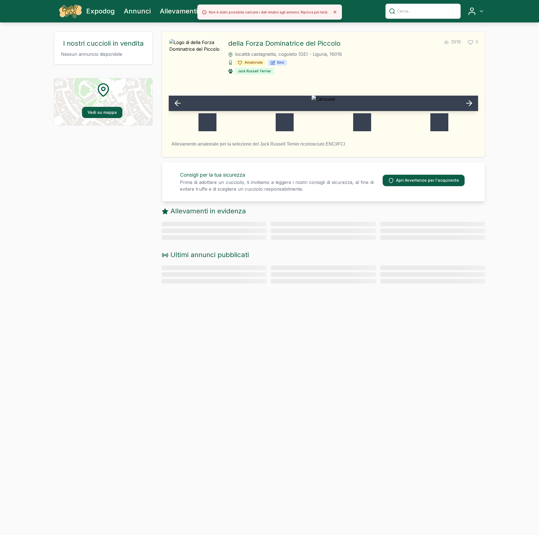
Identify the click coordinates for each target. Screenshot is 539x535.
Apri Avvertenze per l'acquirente (427, 180)
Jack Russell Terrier (254, 71)
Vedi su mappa (102, 112)
